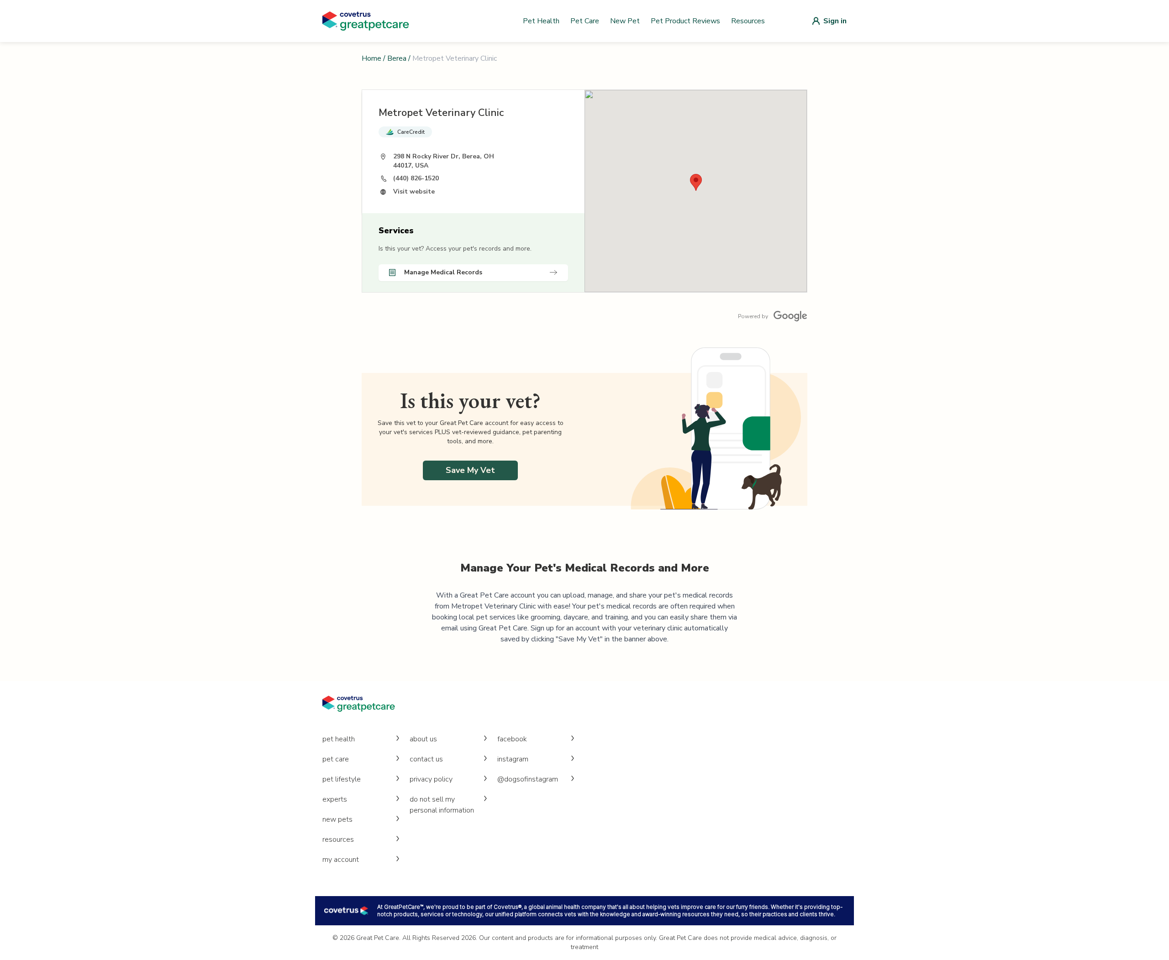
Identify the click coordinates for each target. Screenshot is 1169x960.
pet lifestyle (341, 779)
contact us (426, 759)
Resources (748, 21)
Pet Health (541, 21)
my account (340, 860)
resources (338, 839)
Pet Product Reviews (685, 21)
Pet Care (584, 21)
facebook (512, 739)
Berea (396, 58)
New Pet (625, 21)
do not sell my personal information (442, 804)
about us (423, 739)
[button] (696, 182)
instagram (512, 759)
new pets (337, 819)
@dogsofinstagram (527, 779)
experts (334, 799)
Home (371, 58)
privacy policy (431, 779)
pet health (338, 739)
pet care (335, 759)
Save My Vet (470, 470)
